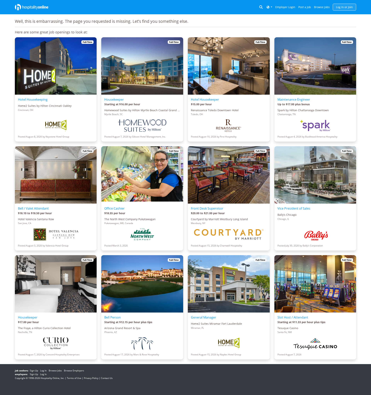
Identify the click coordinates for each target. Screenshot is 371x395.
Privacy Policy (91, 378)
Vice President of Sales (293, 208)
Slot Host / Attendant (292, 317)
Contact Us (107, 378)
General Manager (203, 317)
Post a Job (304, 7)
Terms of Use (74, 378)
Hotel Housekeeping (33, 99)
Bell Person (112, 317)
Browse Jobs (322, 7)
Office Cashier (114, 208)
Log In (43, 370)
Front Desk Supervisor (207, 208)
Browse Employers (74, 370)
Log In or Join (344, 7)
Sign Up (34, 370)
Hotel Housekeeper (205, 99)
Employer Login (285, 7)
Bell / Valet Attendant (33, 208)
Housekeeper (114, 99)
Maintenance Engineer (293, 99)
